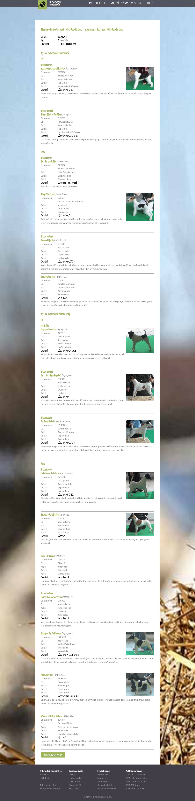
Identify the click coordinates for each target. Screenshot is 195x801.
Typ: (42, 40)
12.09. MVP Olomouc (133, 785)
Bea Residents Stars (49, 161)
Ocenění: (44, 90)
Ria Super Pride (47, 675)
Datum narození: (46, 72)
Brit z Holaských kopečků (51, 375)
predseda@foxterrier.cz (52, 788)
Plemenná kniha (103, 781)
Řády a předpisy (74, 788)
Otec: (42, 75)
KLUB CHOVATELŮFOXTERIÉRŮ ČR (55, 3)
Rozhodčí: (45, 44)
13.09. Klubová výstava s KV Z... (136, 788)
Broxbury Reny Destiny (50, 515)
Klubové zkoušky (103, 774)
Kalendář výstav (103, 778)
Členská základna (74, 781)
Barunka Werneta (48, 277)
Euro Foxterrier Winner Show (107, 788)
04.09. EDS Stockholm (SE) (135, 774)
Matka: (43, 79)
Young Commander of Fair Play (53, 68)
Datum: (44, 37)
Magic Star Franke (48, 194)
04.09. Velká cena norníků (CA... (136, 778)
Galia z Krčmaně (47, 556)
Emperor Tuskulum (48, 329)
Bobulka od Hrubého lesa (51, 473)
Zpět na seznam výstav (53, 755)
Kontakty (72, 774)
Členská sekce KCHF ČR (105, 785)
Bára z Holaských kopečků (51, 597)
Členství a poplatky (75, 778)
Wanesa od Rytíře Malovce (51, 716)
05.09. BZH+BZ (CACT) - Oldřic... (137, 781)
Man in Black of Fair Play (51, 114)
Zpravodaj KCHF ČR (75, 785)
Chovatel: (44, 82)
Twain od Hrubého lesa (50, 421)
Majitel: (43, 86)
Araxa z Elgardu (47, 240)
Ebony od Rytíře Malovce (51, 633)
